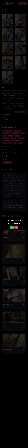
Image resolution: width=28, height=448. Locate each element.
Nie (16, 227)
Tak (12, 227)
